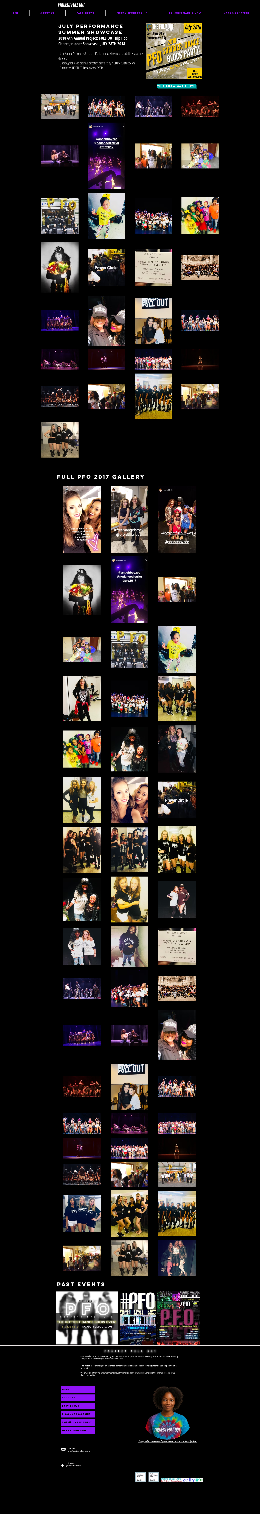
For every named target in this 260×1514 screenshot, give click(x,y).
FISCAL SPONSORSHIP (76, 1414)
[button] (176, 86)
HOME (65, 1389)
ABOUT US (69, 1398)
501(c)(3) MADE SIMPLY (77, 1422)
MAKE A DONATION (74, 1430)
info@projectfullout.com (79, 1451)
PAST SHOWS (70, 1406)
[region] (167, 1415)
